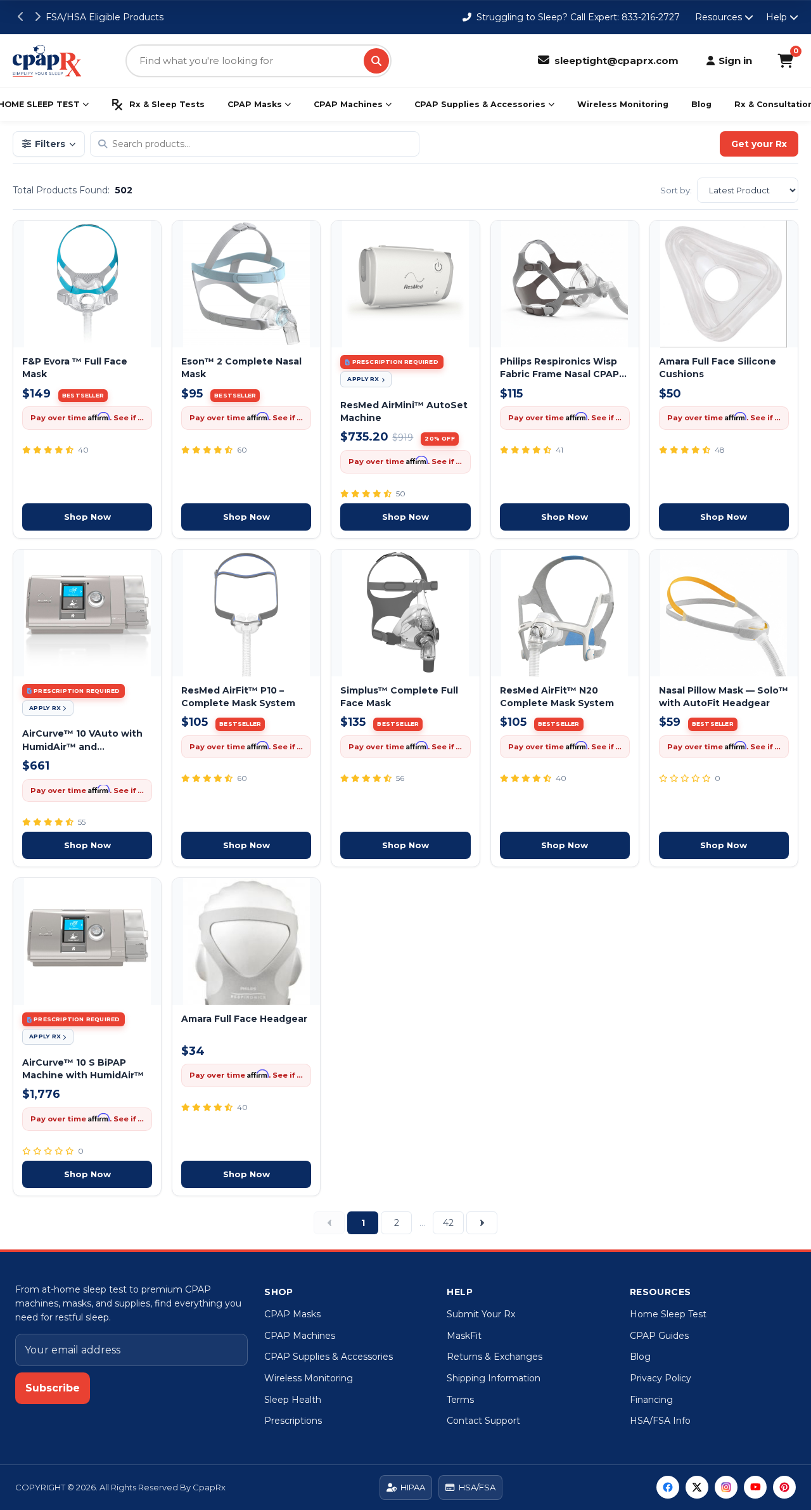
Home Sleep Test (668, 1314)
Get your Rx (759, 144)
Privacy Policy (660, 1378)
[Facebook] (667, 1487)
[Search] (376, 61)
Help (776, 17)
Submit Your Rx (481, 1314)
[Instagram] (726, 1487)
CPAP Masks (254, 104)
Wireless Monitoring (622, 104)
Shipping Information (493, 1378)
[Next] (481, 1222)
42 (448, 1223)
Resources (718, 17)
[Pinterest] (784, 1487)
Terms (460, 1399)
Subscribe (52, 1388)
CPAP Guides (659, 1335)
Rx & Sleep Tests (167, 104)
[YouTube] (755, 1487)
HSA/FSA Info (660, 1420)
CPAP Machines (348, 104)
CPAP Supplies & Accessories (480, 104)
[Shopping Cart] (785, 61)
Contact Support (483, 1420)
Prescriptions (293, 1420)
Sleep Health (292, 1399)
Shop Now (87, 517)
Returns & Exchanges (494, 1356)
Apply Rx (363, 378)
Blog (701, 104)
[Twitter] (697, 1487)
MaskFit (464, 1335)
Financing (651, 1399)
